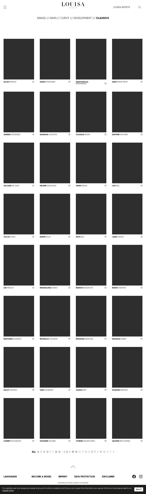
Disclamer (108, 476)
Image (41, 18)
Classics (102, 18)
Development (82, 18)
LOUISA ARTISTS (121, 7)
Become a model (41, 476)
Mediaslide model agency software (73, 483)
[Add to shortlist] (33, 82)
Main (53, 18)
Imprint (62, 476)
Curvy (65, 18)
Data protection (84, 476)
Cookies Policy (8, 490)
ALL (34, 451)
